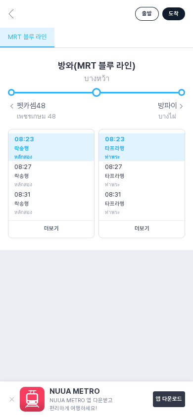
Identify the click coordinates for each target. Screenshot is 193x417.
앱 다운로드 (169, 399)
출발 (147, 13)
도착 (174, 13)
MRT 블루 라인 (27, 37)
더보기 (51, 228)
